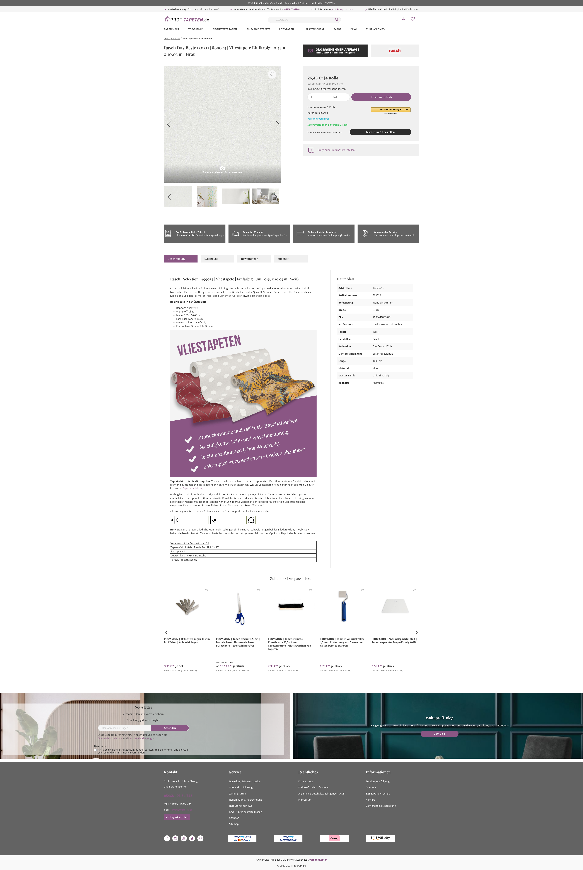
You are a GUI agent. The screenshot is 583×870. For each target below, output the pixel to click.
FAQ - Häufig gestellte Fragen (245, 811)
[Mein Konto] (403, 19)
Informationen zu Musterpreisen (324, 132)
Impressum (304, 799)
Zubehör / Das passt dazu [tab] (290, 578)
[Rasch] (395, 51)
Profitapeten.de (172, 38)
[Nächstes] (277, 125)
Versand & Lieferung (241, 787)
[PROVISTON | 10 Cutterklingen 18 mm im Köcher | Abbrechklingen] (187, 608)
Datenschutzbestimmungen (128, 749)
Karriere (370, 799)
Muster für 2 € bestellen (380, 132)
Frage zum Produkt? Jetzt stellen (336, 150)
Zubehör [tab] (283, 259)
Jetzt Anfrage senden (342, 9)
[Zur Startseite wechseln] (187, 19)
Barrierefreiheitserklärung (381, 805)
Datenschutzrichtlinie (110, 738)
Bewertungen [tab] (249, 259)
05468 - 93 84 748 (178, 795)
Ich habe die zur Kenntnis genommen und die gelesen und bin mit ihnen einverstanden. (143, 751)
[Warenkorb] (420, 16)
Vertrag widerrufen (177, 817)
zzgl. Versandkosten (333, 89)
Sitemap (234, 824)
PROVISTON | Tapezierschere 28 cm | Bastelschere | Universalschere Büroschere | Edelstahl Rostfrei (238, 642)
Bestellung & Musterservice (245, 781)
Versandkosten (318, 859)
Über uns (371, 787)
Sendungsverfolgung (378, 781)
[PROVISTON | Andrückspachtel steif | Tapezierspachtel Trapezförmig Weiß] (395, 608)
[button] (391, 111)
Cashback (234, 818)
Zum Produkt (188, 677)
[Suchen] (337, 20)
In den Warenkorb (381, 97)
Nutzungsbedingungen (141, 738)
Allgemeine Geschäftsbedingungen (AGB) (321, 793)
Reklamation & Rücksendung (245, 799)
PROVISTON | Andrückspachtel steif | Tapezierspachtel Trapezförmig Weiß (394, 640)
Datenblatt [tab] (211, 259)
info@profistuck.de (181, 810)
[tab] (181, 259)
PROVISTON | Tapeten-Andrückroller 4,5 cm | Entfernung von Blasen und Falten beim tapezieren (342, 642)
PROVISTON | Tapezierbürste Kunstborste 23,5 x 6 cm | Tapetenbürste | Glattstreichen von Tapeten (289, 644)
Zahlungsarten (237, 793)
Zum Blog (439, 733)
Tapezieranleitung (193, 488)
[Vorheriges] (167, 125)
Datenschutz (305, 781)
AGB (185, 749)
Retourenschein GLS (240, 805)
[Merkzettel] (413, 19)
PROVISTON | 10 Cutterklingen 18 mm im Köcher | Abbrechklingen (187, 640)
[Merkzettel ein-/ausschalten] (272, 74)
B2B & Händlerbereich (378, 793)
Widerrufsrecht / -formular (313, 787)
